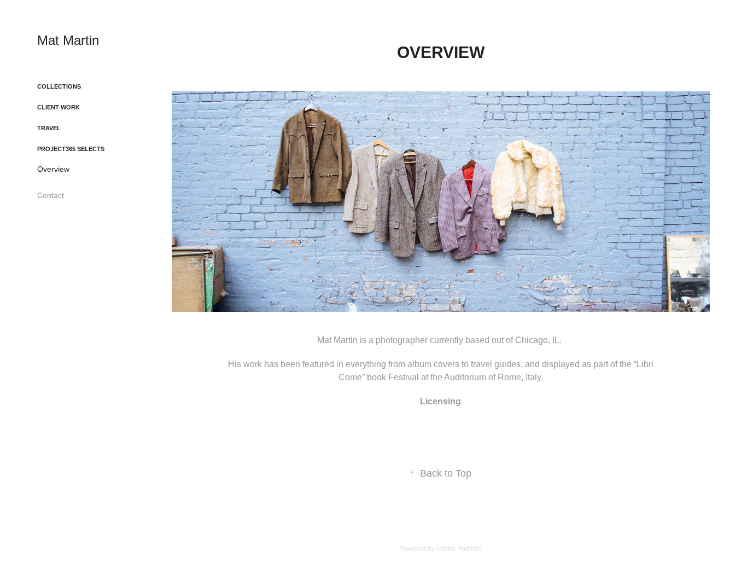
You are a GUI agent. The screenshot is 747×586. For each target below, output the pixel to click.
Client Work (58, 107)
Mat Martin (68, 40)
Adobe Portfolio (459, 549)
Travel (49, 128)
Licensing (440, 401)
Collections (59, 86)
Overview (53, 169)
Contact (50, 195)
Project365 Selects (70, 149)
